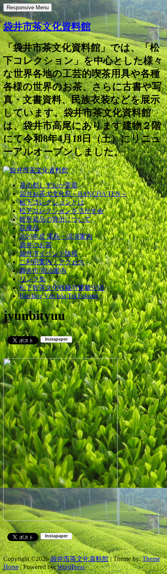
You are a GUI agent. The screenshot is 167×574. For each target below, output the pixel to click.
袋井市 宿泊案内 (42, 270)
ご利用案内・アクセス (51, 262)
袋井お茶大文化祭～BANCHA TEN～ (73, 193)
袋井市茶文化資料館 (47, 26)
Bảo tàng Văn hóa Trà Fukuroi (58, 295)
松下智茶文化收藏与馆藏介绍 (61, 287)
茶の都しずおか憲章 (48, 185)
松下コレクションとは (51, 202)
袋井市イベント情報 (48, 253)
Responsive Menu (27, 7)
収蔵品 (29, 227)
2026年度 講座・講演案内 (55, 236)
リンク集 (32, 279)
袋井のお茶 (35, 244)
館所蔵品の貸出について (55, 219)
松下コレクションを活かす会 (61, 210)
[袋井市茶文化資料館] (35, 170)
